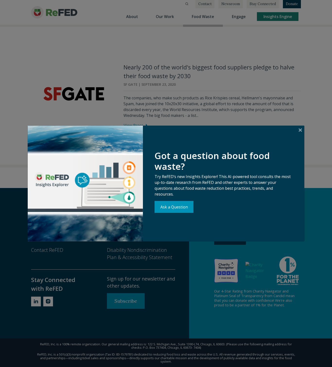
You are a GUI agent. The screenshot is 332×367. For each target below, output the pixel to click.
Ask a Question (174, 207)
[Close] (300, 130)
